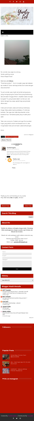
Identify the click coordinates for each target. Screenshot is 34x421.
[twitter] (16, 1)
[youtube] (23, 1)
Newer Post (5, 206)
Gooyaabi (30, 416)
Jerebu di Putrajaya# (12, 136)
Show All (31, 317)
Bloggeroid (31, 134)
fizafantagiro (11, 147)
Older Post (28, 206)
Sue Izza (5, 301)
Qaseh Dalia (7, 306)
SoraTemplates (12, 416)
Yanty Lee (16, 159)
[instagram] (20, 1)
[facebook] (10, 1)
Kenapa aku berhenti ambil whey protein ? (15, 298)
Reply (8, 156)
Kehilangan (6, 308)
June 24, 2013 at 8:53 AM (13, 149)
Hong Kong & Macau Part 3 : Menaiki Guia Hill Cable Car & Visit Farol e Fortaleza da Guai (15, 292)
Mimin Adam (7, 311)
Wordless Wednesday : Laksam (12, 303)
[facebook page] (13, 1)
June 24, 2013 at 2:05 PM (19, 160)
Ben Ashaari (7, 296)
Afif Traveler (7, 290)
